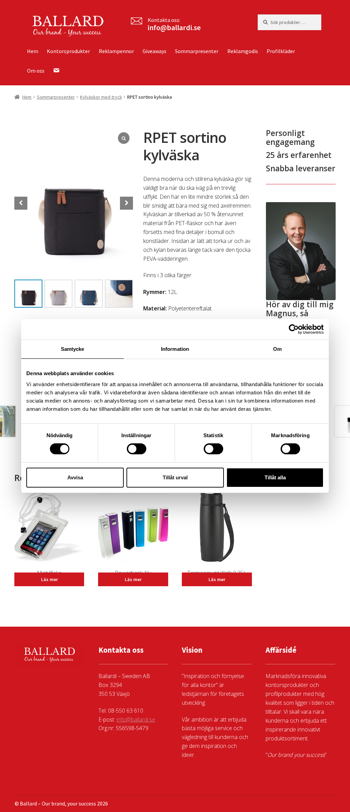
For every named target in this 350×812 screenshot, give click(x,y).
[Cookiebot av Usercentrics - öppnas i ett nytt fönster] (294, 329)
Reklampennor (116, 51)
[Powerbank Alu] (133, 530)
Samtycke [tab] (72, 349)
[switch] (136, 448)
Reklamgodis (242, 51)
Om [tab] (277, 349)
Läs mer (49, 579)
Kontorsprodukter (68, 51)
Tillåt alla (275, 477)
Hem (32, 51)
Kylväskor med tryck (101, 97)
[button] (126, 203)
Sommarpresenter (196, 51)
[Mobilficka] (49, 530)
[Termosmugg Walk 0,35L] (217, 530)
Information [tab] (175, 349)
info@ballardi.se (174, 27)
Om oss (35, 70)
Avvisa (75, 477)
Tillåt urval (175, 477)
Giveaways (154, 51)
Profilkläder (281, 51)
